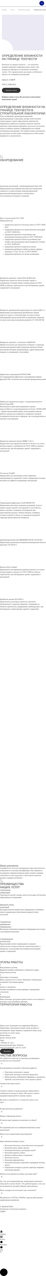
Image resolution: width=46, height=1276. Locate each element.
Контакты (7, 1051)
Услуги (12, 10)
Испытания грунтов (24, 10)
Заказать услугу (11, 90)
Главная (4, 10)
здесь (2, 1102)
